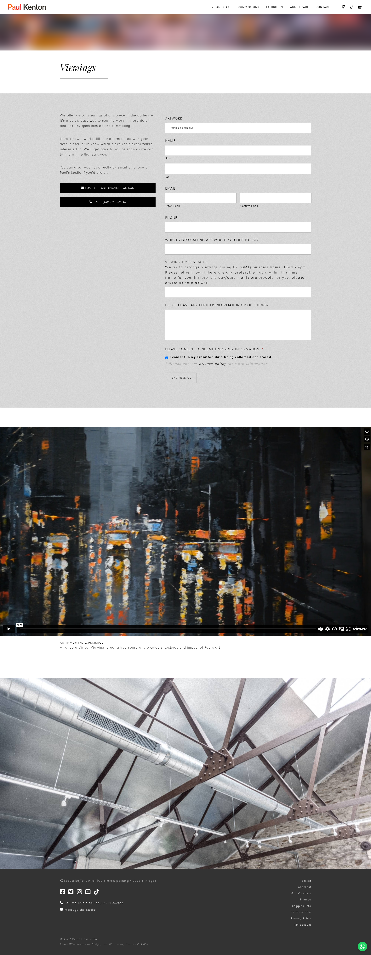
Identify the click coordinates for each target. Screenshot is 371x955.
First (168, 158)
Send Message (180, 377)
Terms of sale (301, 912)
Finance (305, 899)
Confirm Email (249, 206)
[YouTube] (88, 892)
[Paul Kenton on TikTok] (351, 6)
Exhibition (274, 7)
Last (168, 176)
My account (302, 924)
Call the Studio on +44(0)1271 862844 (93, 903)
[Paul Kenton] (27, 7)
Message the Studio (79, 909)
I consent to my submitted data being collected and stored (220, 357)
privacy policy (212, 364)
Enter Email (172, 206)
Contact (323, 7)
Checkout (304, 887)
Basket (306, 880)
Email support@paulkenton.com (109, 188)
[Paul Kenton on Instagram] (343, 6)
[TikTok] (96, 892)
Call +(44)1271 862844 (109, 202)
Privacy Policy (301, 918)
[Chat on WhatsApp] (362, 946)
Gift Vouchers (301, 893)
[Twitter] (62, 892)
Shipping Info (301, 906)
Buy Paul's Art (219, 7)
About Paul (299, 7)
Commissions (248, 7)
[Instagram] (79, 892)
